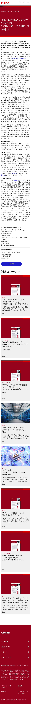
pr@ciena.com (5, 235)
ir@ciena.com (5, 258)
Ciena (3, 175)
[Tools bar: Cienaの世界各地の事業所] (24, 2)
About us (3, 11)
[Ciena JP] (5, 631)
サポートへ (4, 652)
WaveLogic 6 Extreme (19, 58)
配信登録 (11, 264)
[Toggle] (28, 642)
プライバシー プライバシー (6, 686)
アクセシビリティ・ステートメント (23, 692)
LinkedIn (14, 173)
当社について (5, 647)
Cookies (3, 691)
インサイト (4, 641)
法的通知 (20, 686)
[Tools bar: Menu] (28, 2)
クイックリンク (6, 657)
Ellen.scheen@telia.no (7, 245)
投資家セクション (18, 180)
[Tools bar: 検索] (20, 2)
